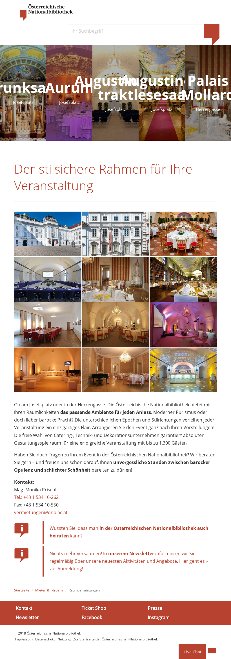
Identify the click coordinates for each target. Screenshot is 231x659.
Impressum (24, 639)
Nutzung (64, 639)
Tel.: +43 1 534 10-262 (36, 497)
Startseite (21, 590)
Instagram (159, 617)
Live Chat (192, 651)
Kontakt (24, 608)
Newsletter (27, 617)
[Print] (212, 650)
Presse (155, 608)
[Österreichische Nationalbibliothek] (43, 12)
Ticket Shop (94, 608)
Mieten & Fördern (49, 590)
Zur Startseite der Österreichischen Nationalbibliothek (115, 639)
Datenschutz (45, 639)
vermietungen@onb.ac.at (41, 512)
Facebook (92, 617)
